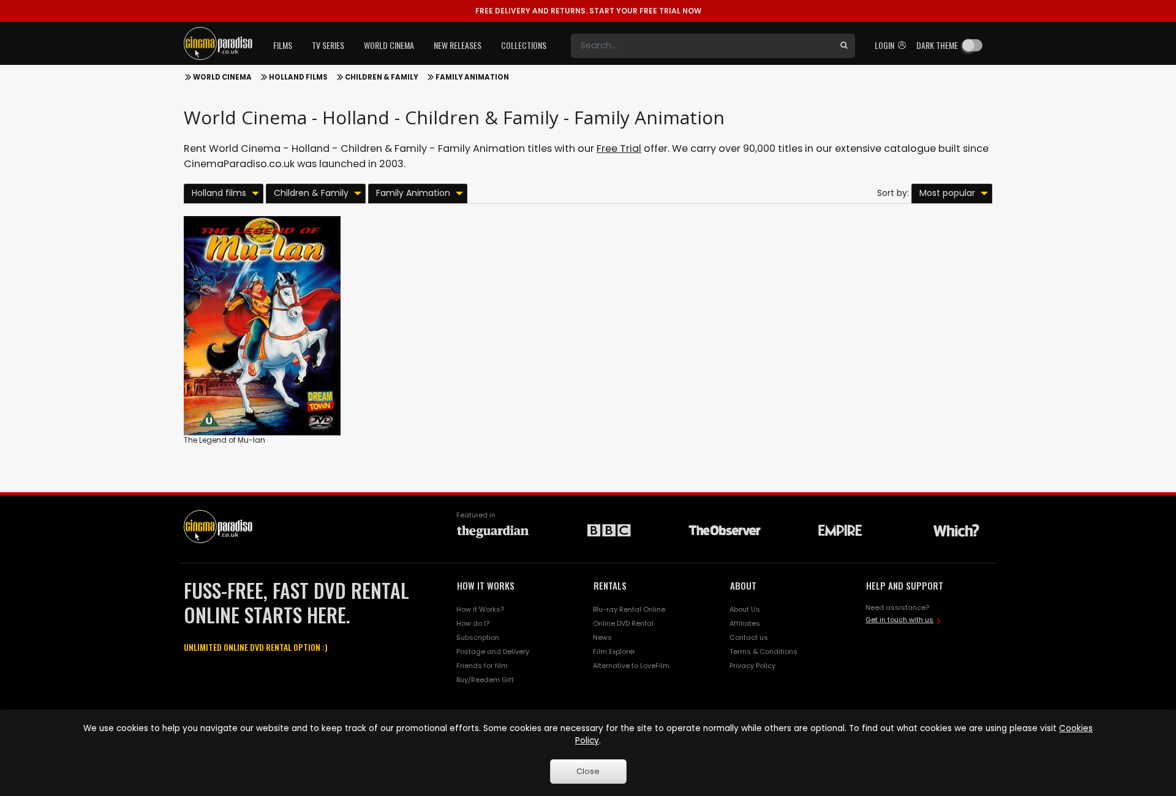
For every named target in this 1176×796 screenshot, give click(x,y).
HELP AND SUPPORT (904, 585)
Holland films (298, 77)
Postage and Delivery (492, 651)
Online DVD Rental (623, 623)
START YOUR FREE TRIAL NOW (588, 11)
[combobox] (702, 46)
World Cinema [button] (389, 45)
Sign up (262, 401)
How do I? (472, 623)
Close (588, 771)
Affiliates (744, 623)
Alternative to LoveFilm (631, 665)
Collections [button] (523, 45)
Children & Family (381, 77)
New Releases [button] (457, 45)
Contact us (748, 637)
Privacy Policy (752, 665)
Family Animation (472, 77)
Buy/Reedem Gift (485, 680)
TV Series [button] (328, 45)
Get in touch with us (899, 620)
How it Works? (480, 609)
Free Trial (619, 148)
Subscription (477, 637)
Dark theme (937, 45)
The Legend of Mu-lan (224, 440)
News (602, 637)
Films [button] (282, 45)
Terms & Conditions (763, 651)
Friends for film (482, 665)
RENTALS (610, 585)
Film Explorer (614, 651)
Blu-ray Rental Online (629, 609)
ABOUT (743, 585)
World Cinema (222, 77)
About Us (744, 609)
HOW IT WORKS (485, 585)
